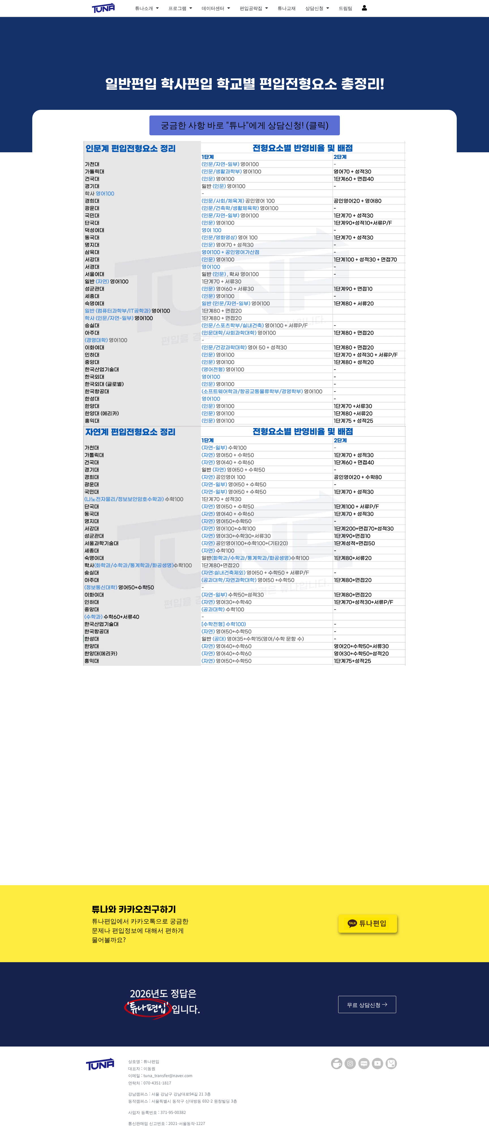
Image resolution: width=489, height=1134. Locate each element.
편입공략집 (251, 8)
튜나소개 (144, 8)
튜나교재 (287, 8)
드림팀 (345, 8)
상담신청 (314, 8)
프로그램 (177, 8)
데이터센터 (213, 8)
